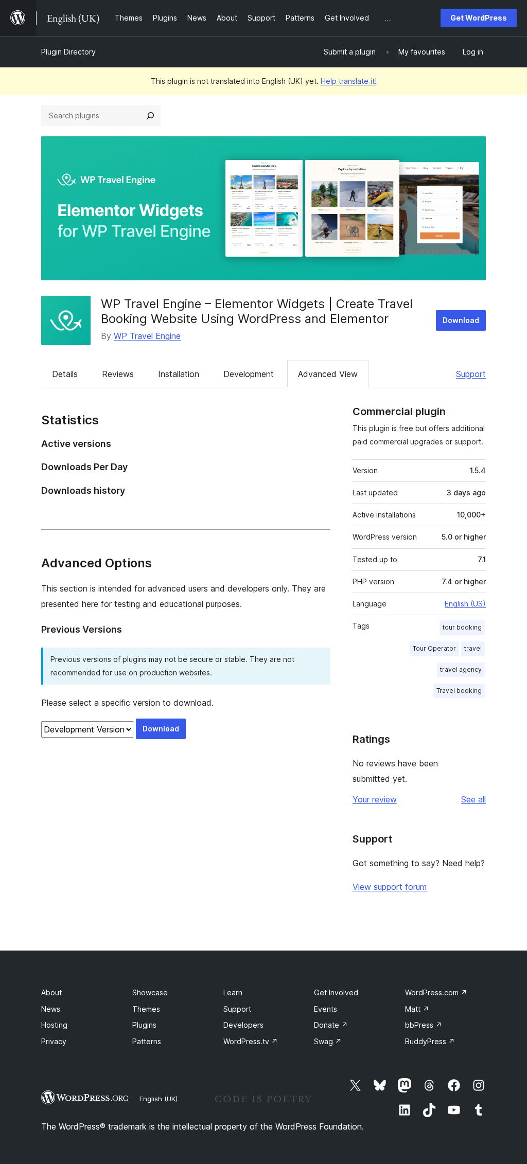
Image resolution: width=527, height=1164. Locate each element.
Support (471, 374)
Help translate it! (349, 81)
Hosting (54, 1024)
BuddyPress (430, 1041)
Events (325, 1009)
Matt (417, 1009)
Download (461, 320)
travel (473, 648)
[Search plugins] (150, 115)
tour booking (462, 627)
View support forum (390, 887)
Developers (243, 1024)
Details (65, 374)
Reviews (118, 374)
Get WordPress (478, 17)
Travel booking (459, 690)
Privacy (53, 1041)
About (51, 992)
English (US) (465, 603)
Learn (232, 992)
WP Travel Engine (147, 336)
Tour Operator (434, 648)
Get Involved (336, 992)
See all (473, 799)
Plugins (144, 1024)
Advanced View (328, 374)
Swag (328, 1041)
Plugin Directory (68, 51)
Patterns (146, 1041)
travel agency (461, 669)
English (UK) (158, 1099)
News (50, 1009)
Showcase (150, 992)
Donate (331, 1024)
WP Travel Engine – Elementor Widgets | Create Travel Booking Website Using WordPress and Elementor (257, 311)
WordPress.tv (250, 1041)
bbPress (423, 1024)
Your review (375, 799)
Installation (178, 374)
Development (248, 374)
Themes (146, 1009)
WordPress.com (436, 992)
